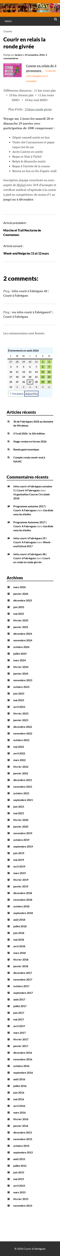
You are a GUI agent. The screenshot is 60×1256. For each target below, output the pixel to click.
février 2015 (20, 1198)
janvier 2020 (20, 826)
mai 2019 (18, 859)
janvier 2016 (20, 1125)
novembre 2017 (22, 979)
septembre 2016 (23, 1072)
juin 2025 (18, 607)
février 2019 (20, 879)
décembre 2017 (22, 972)
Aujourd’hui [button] (31, 393)
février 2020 (20, 819)
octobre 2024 (21, 646)
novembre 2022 (22, 733)
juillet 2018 (19, 926)
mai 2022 (18, 746)
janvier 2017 (20, 1045)
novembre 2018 (22, 899)
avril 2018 (19, 946)
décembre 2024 (22, 633)
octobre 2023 (21, 686)
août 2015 (19, 1159)
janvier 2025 (20, 626)
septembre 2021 (23, 799)
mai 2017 (18, 1019)
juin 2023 (18, 693)
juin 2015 (18, 1172)
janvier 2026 (20, 593)
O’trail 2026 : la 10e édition (29, 433)
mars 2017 (19, 1032)
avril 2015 (19, 1185)
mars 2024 (19, 660)
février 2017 (20, 1039)
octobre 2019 (21, 839)
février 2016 (20, 1119)
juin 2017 (18, 1012)
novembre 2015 (22, 1139)
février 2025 (20, 620)
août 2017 (19, 999)
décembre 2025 (22, 600)
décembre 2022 (22, 726)
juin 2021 (18, 806)
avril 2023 (19, 706)
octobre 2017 (21, 986)
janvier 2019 (20, 886)
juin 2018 (18, 932)
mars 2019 (19, 873)
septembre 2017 (23, 992)
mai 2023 (18, 700)
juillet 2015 (19, 1165)
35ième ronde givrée (38, 109)
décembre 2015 (22, 1132)
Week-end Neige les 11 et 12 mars (26, 253)
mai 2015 (18, 1179)
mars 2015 (19, 1192)
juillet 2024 (19, 653)
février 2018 (20, 959)
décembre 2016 (22, 1052)
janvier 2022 (20, 773)
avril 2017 (19, 1026)
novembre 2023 (22, 680)
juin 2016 (18, 1092)
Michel (21, 185)
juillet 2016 (19, 1085)
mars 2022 (19, 760)
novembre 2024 (22, 640)
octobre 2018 (21, 906)
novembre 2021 (22, 786)
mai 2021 (18, 813)
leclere (18, 54)
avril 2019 (19, 866)
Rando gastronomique (26, 449)
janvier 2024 (20, 673)
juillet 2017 (19, 1006)
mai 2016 (18, 1099)
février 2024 (20, 666)
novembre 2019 (22, 833)
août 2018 (19, 919)
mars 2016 (19, 1112)
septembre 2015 (23, 1152)
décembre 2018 (22, 893)
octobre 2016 (21, 1065)
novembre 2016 (22, 1059)
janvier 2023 (20, 720)
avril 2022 (19, 753)
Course (7, 31)
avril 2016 (19, 1105)
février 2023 (20, 713)
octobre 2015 (21, 1145)
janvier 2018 (20, 966)
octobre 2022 (21, 740)
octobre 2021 (21, 793)
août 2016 (19, 1079)
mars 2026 (19, 587)
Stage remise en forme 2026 (29, 441)
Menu (8, 21)
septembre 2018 (23, 912)
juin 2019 (18, 853)
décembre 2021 (22, 779)
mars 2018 (19, 952)
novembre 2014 (22, 1205)
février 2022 (20, 766)
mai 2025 (18, 613)
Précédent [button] (17, 393)
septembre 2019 (23, 846)
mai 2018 (18, 939)
